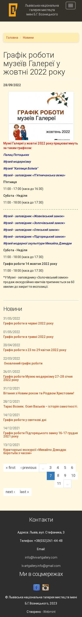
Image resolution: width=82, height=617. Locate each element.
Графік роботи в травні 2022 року (28, 337)
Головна (12, 38)
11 (59, 483)
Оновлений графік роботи (22, 363)
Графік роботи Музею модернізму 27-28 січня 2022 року (38, 378)
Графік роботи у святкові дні (24, 420)
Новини (28, 38)
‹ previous (29, 467)
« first (11, 467)
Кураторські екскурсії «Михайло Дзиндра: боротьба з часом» (35, 451)
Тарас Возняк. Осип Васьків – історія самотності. (40, 406)
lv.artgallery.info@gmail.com (41, 566)
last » (24, 491)
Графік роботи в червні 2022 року (28, 323)
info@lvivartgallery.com (41, 557)
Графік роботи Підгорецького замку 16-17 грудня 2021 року (40, 434)
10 (73, 475)
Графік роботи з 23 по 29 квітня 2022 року (34, 350)
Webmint (49, 612)
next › (10, 491)
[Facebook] (36, 588)
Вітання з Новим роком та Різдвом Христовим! (38, 393)
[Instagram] (45, 588)
